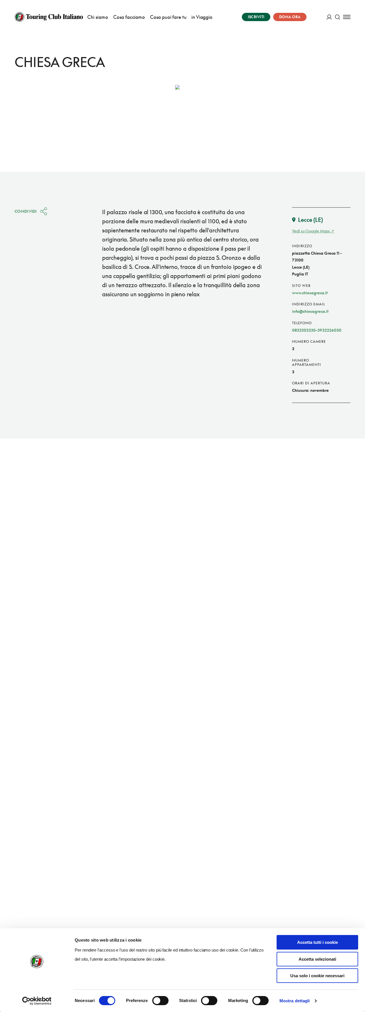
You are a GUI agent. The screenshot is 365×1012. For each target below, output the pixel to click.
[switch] (160, 1000)
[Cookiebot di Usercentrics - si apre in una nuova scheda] (37, 1001)
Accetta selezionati (317, 959)
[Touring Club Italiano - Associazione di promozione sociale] (49, 17)
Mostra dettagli (294, 1000)
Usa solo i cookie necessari (317, 975)
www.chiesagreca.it (310, 292)
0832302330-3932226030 (316, 330)
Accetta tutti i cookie (317, 942)
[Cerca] (337, 17)
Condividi (26, 211)
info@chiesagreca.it (310, 311)
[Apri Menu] (346, 17)
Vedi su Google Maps (311, 230)
